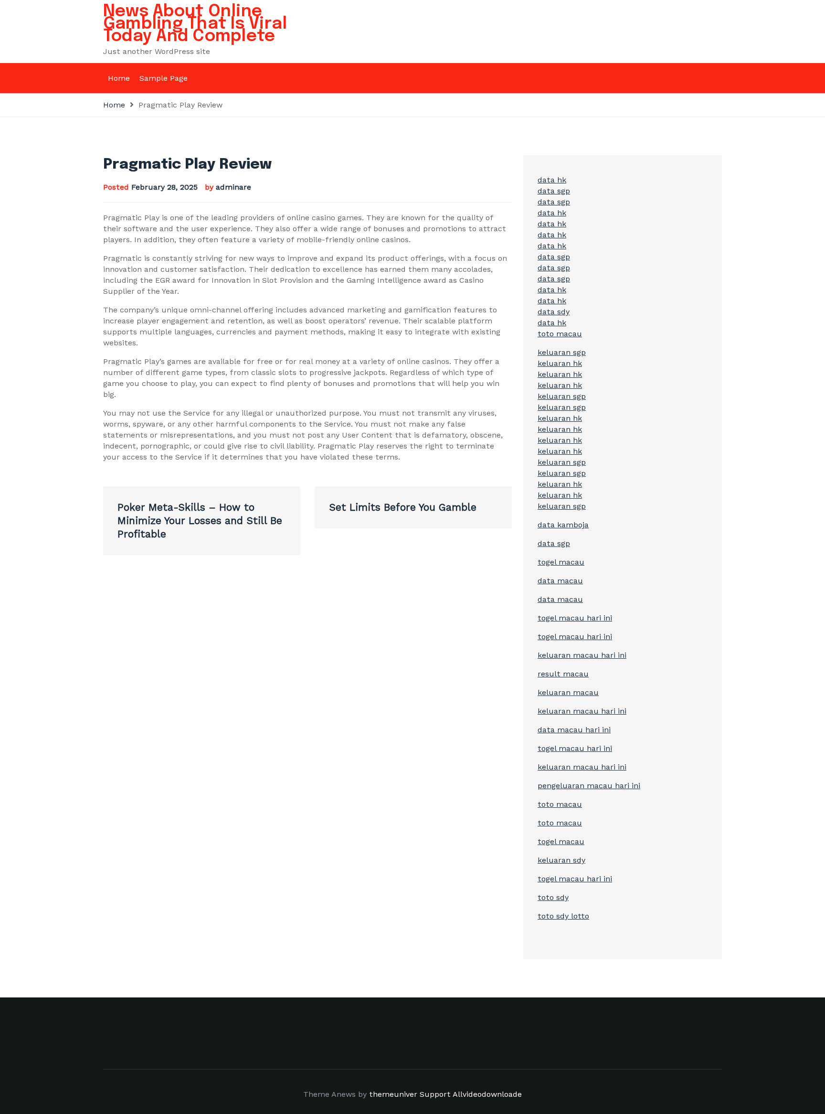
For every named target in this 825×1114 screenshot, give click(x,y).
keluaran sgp (562, 352)
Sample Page (163, 78)
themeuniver (393, 1094)
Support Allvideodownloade (471, 1094)
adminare (233, 187)
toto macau (560, 333)
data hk (552, 179)
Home (119, 78)
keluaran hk (560, 363)
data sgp (554, 190)
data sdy (554, 311)
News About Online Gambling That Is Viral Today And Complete (195, 24)
